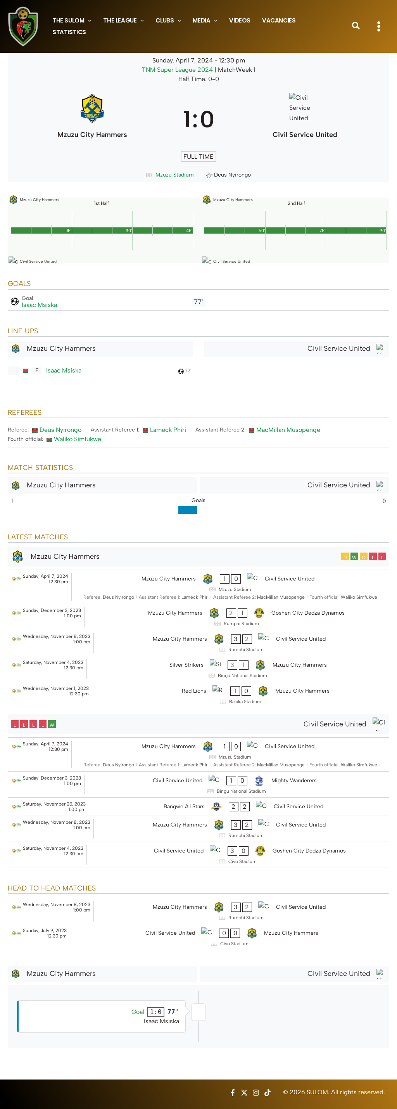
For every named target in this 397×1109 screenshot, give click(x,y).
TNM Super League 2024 (178, 69)
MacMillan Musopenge (288, 429)
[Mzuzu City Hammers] (92, 119)
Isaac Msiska (39, 304)
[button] (87, 20)
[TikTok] (267, 1092)
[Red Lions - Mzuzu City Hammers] (198, 695)
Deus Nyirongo (60, 429)
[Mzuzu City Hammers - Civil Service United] (198, 587)
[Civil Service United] (305, 119)
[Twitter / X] (244, 1092)
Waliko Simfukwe (77, 439)
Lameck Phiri (168, 429)
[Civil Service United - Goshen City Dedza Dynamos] (198, 855)
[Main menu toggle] (378, 26)
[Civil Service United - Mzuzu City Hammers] (198, 937)
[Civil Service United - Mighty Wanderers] (198, 784)
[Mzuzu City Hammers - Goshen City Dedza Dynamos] (198, 617)
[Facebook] (232, 1092)
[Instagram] (255, 1092)
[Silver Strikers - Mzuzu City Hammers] (198, 669)
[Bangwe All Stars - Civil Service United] (198, 807)
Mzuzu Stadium (174, 175)
